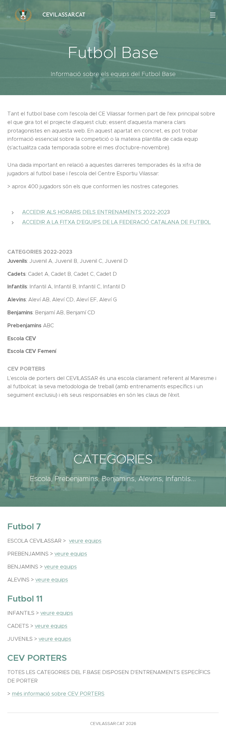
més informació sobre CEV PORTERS (58, 694)
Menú (213, 15)
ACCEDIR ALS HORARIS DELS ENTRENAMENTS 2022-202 (94, 212)
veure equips (85, 541)
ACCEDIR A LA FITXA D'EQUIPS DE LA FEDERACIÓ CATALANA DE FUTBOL (116, 222)
